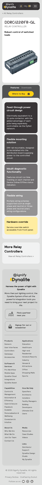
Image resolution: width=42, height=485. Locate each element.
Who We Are (9, 431)
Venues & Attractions (27, 364)
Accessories (9, 357)
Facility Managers (29, 401)
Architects (26, 395)
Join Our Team (10, 437)
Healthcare (27, 347)
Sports (25, 376)
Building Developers (27, 405)
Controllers (9, 351)
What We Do (9, 434)
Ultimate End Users (27, 412)
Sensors (7, 344)
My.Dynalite (27, 459)
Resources (26, 431)
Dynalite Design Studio (28, 454)
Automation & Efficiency (10, 399)
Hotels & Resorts (29, 357)
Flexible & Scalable (8, 408)
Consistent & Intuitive (10, 420)
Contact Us (9, 441)
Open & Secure (10, 404)
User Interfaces (11, 347)
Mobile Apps (9, 373)
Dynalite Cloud (10, 376)
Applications (27, 341)
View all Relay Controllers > (21, 256)
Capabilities (9, 388)
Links (24, 444)
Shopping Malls (28, 373)
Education (26, 344)
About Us (8, 428)
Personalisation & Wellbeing (11, 414)
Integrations (9, 379)
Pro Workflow (10, 370)
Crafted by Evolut (28, 477)
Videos (25, 437)
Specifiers (26, 391)
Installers (26, 398)
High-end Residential (26, 352)
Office (25, 369)
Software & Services (9, 365)
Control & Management (9, 393)
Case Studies (27, 434)
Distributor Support (26, 448)
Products (8, 341)
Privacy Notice (11, 477)
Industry (25, 360)
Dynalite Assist (10, 383)
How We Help (27, 388)
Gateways (8, 354)
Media (24, 428)
